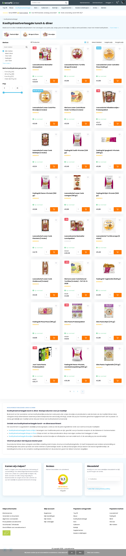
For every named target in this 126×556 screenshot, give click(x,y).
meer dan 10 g (10, 79)
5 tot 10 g (9, 76)
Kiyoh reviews (23, 13)
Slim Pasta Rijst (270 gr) (105, 322)
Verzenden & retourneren (11, 516)
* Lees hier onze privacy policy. (98, 489)
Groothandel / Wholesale (11, 525)
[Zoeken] (66, 3)
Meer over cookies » (93, 552)
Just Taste (8, 61)
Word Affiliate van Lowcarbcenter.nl (14, 527)
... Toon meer (113, 28)
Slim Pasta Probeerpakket (74, 322)
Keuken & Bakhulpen (82, 8)
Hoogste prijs (119, 42)
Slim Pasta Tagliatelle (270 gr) (108, 365)
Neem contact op (13, 491)
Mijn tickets (47, 519)
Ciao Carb (8, 56)
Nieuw (11, 8)
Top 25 (5, 8)
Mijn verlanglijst (49, 522)
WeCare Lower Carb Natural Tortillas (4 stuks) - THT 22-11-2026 (76, 281)
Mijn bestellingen (49, 516)
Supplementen (66, 8)
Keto (35, 8)
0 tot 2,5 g (9, 72)
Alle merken (9, 51)
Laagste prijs (108, 42)
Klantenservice (85, 3)
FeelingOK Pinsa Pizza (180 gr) (44, 322)
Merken (103, 8)
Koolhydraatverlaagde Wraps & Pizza (22, 433)
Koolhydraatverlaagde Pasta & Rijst (22, 430)
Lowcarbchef (114, 513)
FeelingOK (8, 58)
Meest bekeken (97, 42)
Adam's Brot (9, 53)
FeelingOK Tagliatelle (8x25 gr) (108, 279)
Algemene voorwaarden (10, 519)
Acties (95, 8)
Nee (80, 552)
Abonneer (95, 484)
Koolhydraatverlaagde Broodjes (20, 436)
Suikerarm (44, 8)
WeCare (112, 522)
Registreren (47, 513)
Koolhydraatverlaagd (22, 8)
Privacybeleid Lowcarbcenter (12, 522)
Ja (72, 552)
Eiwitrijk (54, 8)
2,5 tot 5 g (9, 74)
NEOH (111, 519)
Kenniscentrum (98, 3)
